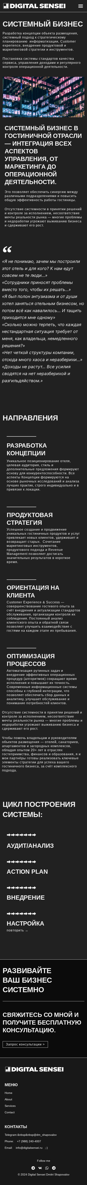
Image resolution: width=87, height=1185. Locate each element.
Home (8, 1092)
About (8, 1099)
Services (10, 1105)
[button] (81, 6)
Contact (10, 1112)
